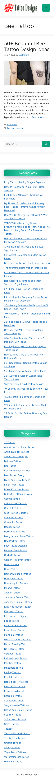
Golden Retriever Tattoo (17, 559)
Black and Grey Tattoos (17, 480)
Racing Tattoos (12, 672)
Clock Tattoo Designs (16, 512)
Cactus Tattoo (12, 498)
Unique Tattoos (12, 742)
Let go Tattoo (11, 620)
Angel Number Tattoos (16, 451)
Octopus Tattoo (12, 653)
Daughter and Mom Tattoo (19, 536)
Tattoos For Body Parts (17, 733)
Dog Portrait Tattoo (14, 541)
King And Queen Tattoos (18, 606)
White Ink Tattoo (13, 761)
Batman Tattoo (12, 461)
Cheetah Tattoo (12, 508)
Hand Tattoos (11, 564)
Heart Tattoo (11, 569)
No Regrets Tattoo (14, 649)
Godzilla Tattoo (12, 555)
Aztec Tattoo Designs (16, 456)
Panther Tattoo (12, 663)
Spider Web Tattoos (15, 719)
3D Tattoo (9, 442)
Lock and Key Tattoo (15, 625)
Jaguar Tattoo (12, 592)
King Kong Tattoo (13, 611)
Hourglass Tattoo (13, 578)
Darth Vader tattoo (14, 531)
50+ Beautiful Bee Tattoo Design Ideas (27, 46)
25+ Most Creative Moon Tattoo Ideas (25, 371)
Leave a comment (15, 128)
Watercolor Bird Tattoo (16, 757)
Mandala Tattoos (13, 634)
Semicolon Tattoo (14, 700)
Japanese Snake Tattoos (18, 602)
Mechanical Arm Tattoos (17, 639)
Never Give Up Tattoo (16, 644)
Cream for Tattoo (13, 522)
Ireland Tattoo (12, 588)
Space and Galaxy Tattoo (18, 710)
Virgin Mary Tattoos (15, 752)
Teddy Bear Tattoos (15, 738)
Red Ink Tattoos (13, 677)
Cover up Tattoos (13, 517)
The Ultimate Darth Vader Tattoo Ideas (25, 267)
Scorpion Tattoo (13, 696)
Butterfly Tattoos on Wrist (18, 494)
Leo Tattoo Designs (15, 616)
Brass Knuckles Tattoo (16, 489)
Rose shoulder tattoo (15, 691)
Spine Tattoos (12, 724)
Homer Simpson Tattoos (17, 573)
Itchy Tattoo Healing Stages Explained (25, 182)
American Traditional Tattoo (19, 447)
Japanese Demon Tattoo (17, 597)
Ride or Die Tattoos (14, 686)
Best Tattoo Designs (15, 475)
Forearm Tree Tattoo (15, 550)
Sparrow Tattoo (12, 714)
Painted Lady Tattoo (15, 658)
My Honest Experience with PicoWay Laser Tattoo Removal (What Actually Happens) (24, 207)
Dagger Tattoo (12, 527)
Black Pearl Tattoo (14, 484)
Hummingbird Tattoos (16, 583)
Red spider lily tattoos (16, 681)
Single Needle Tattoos (16, 705)
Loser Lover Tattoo (14, 630)
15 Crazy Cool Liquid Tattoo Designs (24, 384)
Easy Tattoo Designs (15, 545)
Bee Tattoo (12, 124)
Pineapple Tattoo (13, 667)
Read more (38, 117)
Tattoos (8, 728)
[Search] (46, 144)
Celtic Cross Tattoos (15, 503)
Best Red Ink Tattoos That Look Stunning (27, 263)
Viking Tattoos (12, 747)
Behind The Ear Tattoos (17, 470)
